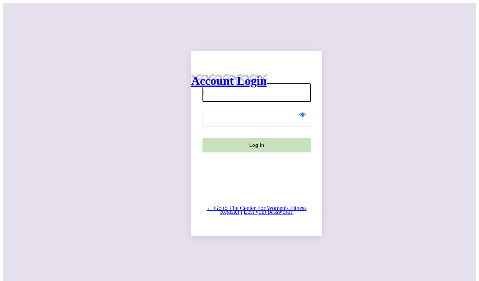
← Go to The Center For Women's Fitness (256, 208)
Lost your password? (268, 212)
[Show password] (303, 114)
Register (230, 212)
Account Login (229, 80)
